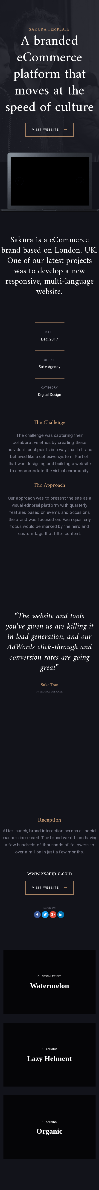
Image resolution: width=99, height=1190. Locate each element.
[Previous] (19, 181)
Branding (50, 1049)
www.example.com (49, 873)
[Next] (80, 181)
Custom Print (49, 976)
